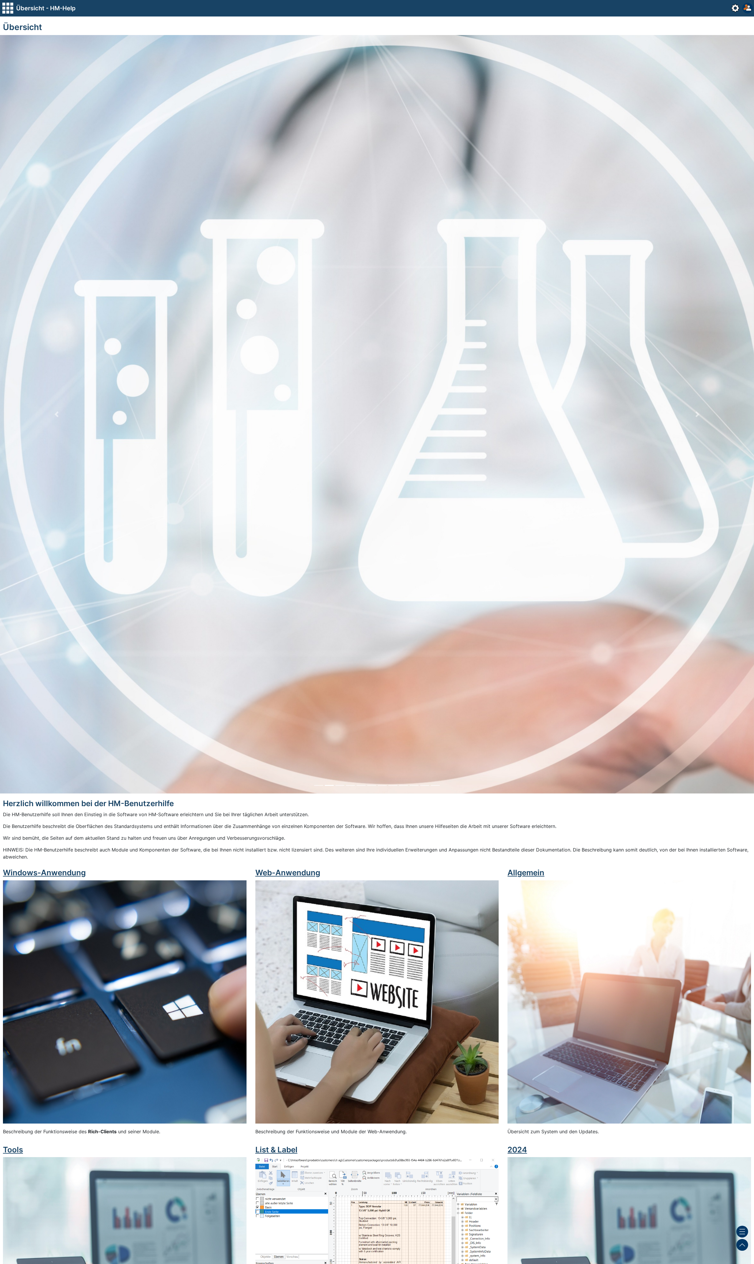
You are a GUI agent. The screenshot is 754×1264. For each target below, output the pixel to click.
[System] (734, 8)
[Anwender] (747, 8)
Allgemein (525, 872)
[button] (56, 414)
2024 (517, 1149)
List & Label (276, 1149)
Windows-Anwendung (44, 872)
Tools (13, 1149)
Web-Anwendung (287, 872)
